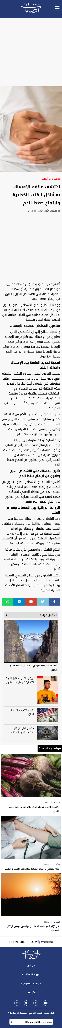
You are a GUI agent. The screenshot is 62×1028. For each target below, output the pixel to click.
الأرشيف (31, 992)
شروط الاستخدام (31, 974)
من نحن (31, 965)
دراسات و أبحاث (51, 179)
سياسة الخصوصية (31, 983)
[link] (16, 1003)
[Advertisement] (31, 52)
